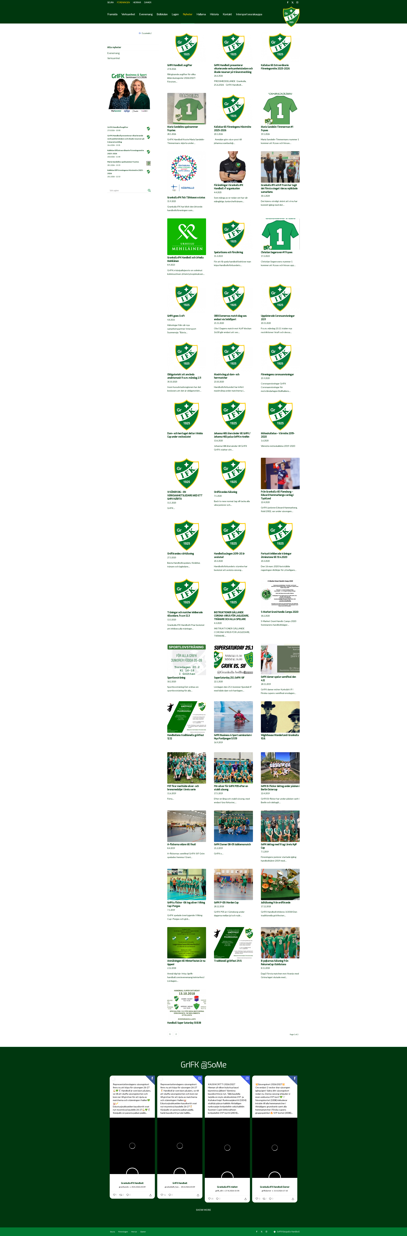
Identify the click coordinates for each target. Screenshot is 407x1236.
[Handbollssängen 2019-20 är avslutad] (233, 535)
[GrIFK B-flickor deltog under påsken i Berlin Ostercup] (280, 768)
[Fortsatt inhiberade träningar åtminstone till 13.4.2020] (280, 535)
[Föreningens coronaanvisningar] (280, 356)
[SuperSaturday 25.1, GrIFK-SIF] (233, 659)
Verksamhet (113, 58)
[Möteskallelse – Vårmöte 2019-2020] (280, 415)
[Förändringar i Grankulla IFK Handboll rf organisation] (233, 167)
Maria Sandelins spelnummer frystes (123, 162)
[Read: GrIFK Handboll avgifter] (149, 129)
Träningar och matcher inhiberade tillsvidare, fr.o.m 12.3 (185, 614)
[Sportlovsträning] (186, 659)
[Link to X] (292, 2)
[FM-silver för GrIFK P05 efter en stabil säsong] (233, 768)
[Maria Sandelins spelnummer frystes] (186, 108)
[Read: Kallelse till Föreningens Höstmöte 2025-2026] (149, 172)
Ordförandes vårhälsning (180, 553)
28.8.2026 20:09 (138, 1187)
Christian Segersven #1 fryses (276, 252)
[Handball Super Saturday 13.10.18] (186, 1004)
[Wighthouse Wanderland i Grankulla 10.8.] (280, 717)
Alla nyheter (114, 47)
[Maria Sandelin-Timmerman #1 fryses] (280, 108)
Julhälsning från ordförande (275, 902)
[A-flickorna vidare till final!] (186, 826)
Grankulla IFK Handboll (132, 1183)
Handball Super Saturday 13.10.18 (184, 1022)
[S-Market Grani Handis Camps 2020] (280, 594)
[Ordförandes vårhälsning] (186, 535)
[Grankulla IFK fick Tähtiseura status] (186, 173)
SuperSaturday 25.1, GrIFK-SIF (229, 677)
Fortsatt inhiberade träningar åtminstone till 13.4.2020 (276, 555)
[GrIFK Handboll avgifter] (186, 47)
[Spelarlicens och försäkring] (233, 234)
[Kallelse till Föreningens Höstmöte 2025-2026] (233, 108)
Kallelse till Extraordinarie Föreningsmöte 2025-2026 (275, 67)
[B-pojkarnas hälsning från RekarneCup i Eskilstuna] (280, 943)
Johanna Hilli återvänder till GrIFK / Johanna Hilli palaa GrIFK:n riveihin (232, 435)
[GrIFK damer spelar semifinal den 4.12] (280, 659)
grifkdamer (266, 1190)
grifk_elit (219, 1190)
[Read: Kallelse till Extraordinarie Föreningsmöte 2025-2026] (149, 152)
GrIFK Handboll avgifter (179, 65)
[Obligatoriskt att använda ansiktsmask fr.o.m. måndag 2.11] (186, 356)
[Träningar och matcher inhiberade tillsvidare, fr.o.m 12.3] (186, 594)
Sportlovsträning (176, 677)
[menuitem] (111, 2)
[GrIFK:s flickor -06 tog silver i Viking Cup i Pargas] (186, 884)
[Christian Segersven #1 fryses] (280, 234)
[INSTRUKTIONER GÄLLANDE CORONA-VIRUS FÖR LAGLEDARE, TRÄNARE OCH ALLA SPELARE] (233, 594)
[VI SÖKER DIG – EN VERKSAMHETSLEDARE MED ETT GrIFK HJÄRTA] (186, 474)
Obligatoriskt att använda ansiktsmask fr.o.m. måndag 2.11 (184, 376)
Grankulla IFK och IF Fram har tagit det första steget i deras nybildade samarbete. (279, 189)
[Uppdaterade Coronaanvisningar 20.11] (280, 298)
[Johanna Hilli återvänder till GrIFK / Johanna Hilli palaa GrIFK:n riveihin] (233, 415)
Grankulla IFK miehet (227, 1187)
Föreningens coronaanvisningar (277, 374)
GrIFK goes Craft (176, 315)
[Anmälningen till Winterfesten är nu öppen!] (186, 943)
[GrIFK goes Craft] (186, 298)
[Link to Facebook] (287, 2)
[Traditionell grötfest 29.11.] (233, 943)
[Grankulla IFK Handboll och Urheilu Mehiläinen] (186, 236)
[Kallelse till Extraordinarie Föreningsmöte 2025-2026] (280, 47)
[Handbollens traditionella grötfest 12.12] (186, 717)
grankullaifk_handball (172, 1187)
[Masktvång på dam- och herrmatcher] (233, 356)
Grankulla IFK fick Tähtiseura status (186, 197)
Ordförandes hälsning (225, 492)
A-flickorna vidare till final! (181, 844)
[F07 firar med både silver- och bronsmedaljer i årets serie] (186, 768)
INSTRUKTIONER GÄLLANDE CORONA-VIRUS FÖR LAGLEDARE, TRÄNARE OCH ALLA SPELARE (231, 616)
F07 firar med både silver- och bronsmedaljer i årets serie (183, 788)
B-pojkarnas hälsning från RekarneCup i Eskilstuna (274, 962)
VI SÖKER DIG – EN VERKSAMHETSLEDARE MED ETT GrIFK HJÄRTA (184, 495)
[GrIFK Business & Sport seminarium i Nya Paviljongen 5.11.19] (233, 717)
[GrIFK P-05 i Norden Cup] (233, 884)
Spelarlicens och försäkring (228, 252)
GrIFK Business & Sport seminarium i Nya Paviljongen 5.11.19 (233, 737)
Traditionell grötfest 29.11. (228, 960)
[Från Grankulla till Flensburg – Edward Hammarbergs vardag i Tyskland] (280, 473)
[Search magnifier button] (149, 190)
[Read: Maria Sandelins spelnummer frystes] (149, 163)
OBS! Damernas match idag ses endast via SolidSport (230, 317)
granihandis (124, 1187)
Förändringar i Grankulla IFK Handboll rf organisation (228, 187)
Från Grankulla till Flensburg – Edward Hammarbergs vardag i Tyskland (277, 495)
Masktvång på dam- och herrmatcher (226, 376)
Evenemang (113, 53)
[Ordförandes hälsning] (233, 474)
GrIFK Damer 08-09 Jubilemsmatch (232, 844)
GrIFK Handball (179, 1183)
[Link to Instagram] (297, 2)
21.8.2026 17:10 (281, 1190)
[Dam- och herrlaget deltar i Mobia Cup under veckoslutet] (186, 415)
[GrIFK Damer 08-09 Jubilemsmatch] (233, 826)
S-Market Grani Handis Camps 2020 (279, 612)
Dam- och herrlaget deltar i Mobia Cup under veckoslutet (185, 435)
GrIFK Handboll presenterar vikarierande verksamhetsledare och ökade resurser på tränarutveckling (233, 69)
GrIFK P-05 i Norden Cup (226, 902)
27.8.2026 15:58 (232, 1190)
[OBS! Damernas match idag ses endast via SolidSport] (233, 298)
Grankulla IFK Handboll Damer (275, 1187)
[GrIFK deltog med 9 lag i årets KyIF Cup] (280, 826)
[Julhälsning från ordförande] (280, 884)
